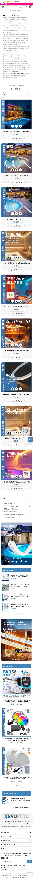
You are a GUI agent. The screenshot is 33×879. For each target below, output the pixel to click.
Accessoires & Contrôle (10, 512)
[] (12, 89)
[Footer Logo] (16, 817)
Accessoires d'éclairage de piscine (13, 514)
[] (17, 89)
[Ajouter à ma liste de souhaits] (12, 126)
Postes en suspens (9, 517)
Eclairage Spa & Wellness (11, 509)
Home (4, 498)
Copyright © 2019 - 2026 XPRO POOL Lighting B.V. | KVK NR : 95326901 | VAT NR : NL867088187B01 (16, 876)
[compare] (20, 126)
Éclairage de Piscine (9, 503)
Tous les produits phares (23, 614)
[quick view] (16, 126)
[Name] (20, 7)
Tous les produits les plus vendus (21, 807)
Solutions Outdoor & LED (11, 506)
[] (21, 89)
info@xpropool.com (18, 73)
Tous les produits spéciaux (23, 786)
